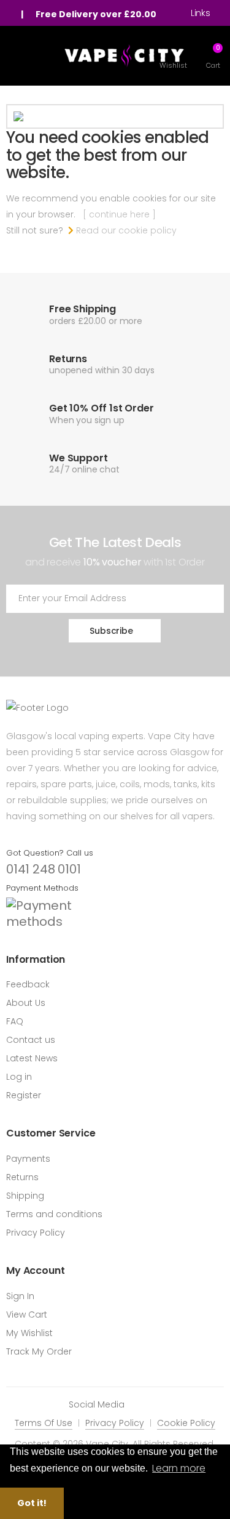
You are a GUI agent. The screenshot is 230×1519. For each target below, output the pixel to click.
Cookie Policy (186, 1423)
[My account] (12, 14)
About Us (25, 1003)
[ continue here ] (119, 214)
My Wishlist (29, 1333)
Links (200, 13)
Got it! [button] (32, 1503)
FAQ (14, 1021)
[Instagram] (158, 1404)
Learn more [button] (178, 1468)
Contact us (30, 1040)
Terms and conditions (54, 1214)
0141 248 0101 (43, 869)
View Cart (26, 1314)
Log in (19, 1077)
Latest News (32, 1058)
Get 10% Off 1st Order (101, 408)
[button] (213, 56)
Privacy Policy (35, 1232)
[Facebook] (140, 1404)
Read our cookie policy (125, 230)
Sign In (20, 1296)
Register (23, 1095)
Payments (28, 1158)
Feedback (28, 984)
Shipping (25, 1195)
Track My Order (39, 1351)
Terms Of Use (43, 1423)
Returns (22, 1177)
